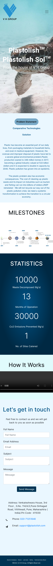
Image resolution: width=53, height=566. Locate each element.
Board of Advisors (12, 560)
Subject (7, 453)
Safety (31, 560)
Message (8, 469)
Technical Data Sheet (40, 560)
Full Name (8, 429)
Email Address (11, 441)
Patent (20, 560)
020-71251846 (28, 518)
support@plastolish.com (32, 525)
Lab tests (25, 560)
